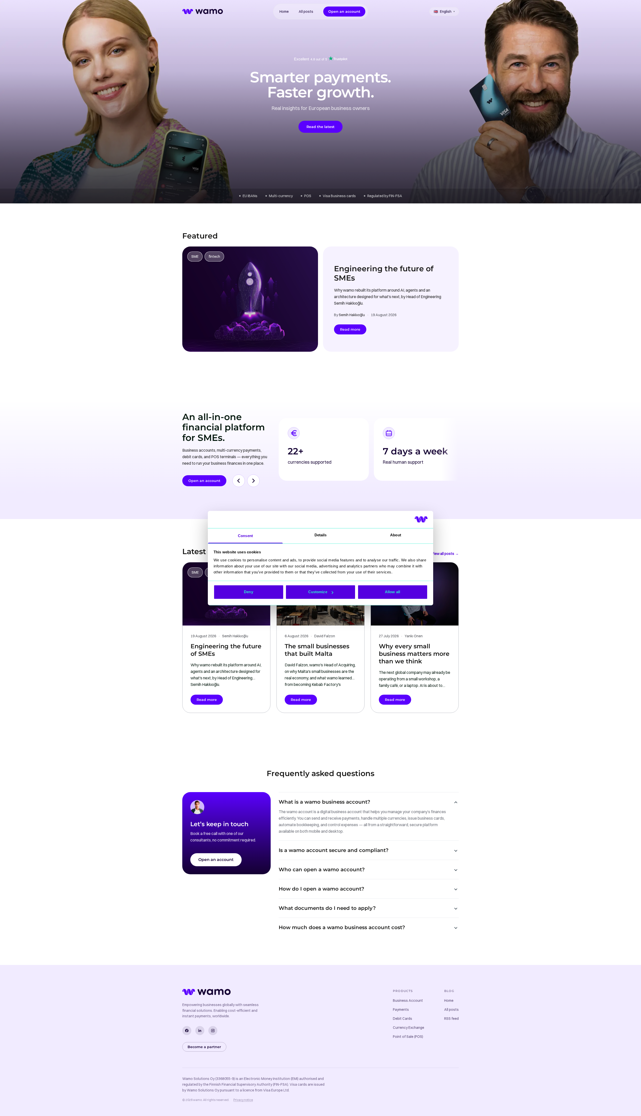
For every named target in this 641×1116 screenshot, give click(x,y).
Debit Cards (402, 1018)
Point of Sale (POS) (408, 1036)
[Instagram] (212, 1030)
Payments (401, 1009)
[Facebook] (186, 1030)
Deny (248, 592)
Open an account (344, 11)
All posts (306, 11)
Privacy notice (243, 1100)
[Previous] (238, 480)
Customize (317, 592)
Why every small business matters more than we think (414, 654)
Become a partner (204, 1047)
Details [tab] (320, 535)
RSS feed (451, 1018)
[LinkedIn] (199, 1030)
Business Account (408, 1000)
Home (284, 11)
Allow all (392, 592)
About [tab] (395, 535)
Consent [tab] (245, 536)
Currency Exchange (408, 1027)
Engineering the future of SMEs (383, 273)
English (444, 11)
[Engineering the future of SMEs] (250, 299)
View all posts (445, 553)
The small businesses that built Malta (317, 650)
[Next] (253, 480)
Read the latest (320, 127)
